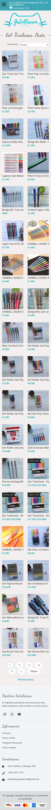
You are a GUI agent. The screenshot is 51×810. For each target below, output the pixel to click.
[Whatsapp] (12, 714)
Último (33, 671)
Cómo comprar (9, 747)
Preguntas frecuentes (12, 742)
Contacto (6, 733)
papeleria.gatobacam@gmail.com (23, 779)
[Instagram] (4, 714)
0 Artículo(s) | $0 (21, 8)
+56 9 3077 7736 (15, 772)
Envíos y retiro (8, 738)
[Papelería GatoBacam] (25, 20)
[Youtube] (19, 714)
